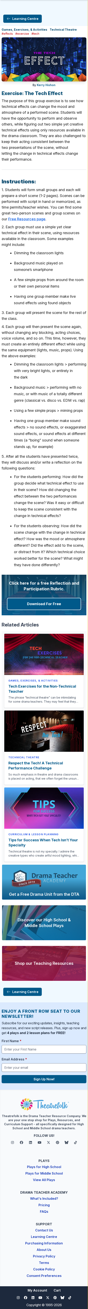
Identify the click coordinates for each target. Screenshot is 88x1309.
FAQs (44, 1211)
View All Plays (44, 1180)
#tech (35, 33)
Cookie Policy (44, 1269)
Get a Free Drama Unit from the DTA (44, 894)
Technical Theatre (63, 29)
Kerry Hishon (46, 85)
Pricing (44, 1205)
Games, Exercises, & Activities (24, 29)
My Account (37, 1290)
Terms (44, 1263)
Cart (57, 1290)
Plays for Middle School (44, 1173)
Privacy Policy (44, 1256)
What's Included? (44, 1198)
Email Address (14, 1059)
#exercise (22, 33)
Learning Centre (44, 1237)
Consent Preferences (44, 1276)
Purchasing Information (44, 1243)
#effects (7, 33)
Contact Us (44, 1230)
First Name (11, 1041)
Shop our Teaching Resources (44, 963)
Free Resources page (26, 219)
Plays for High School (44, 1167)
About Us (44, 1250)
